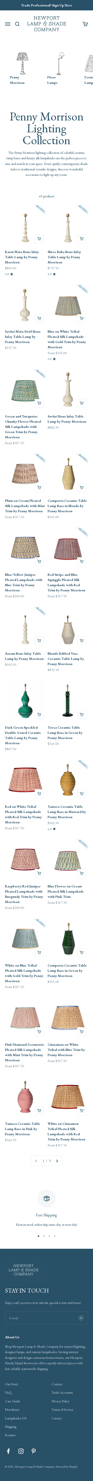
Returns (10, 1435)
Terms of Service (62, 1409)
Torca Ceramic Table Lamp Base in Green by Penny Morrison (65, 732)
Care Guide (12, 1401)
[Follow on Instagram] (21, 1451)
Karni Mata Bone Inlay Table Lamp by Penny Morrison (22, 257)
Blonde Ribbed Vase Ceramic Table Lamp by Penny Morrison (66, 658)
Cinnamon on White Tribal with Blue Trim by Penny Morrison (66, 1049)
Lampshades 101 (16, 1418)
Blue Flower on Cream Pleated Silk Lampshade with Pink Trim (66, 891)
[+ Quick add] (39, 238)
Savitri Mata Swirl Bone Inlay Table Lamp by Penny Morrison (23, 336)
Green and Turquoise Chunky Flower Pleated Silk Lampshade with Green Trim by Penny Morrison (23, 426)
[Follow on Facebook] (8, 1451)
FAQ (8, 1392)
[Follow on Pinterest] (33, 1451)
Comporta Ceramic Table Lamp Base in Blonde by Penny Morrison (67, 505)
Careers (57, 1418)
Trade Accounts (62, 1392)
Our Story (11, 1384)
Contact (57, 1384)
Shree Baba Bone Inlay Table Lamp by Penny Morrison (64, 257)
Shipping (10, 1426)
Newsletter (12, 1409)
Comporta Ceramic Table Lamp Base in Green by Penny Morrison (67, 970)
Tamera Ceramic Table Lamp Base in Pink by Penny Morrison (22, 1128)
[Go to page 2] (57, 1160)
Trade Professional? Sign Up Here (46, 5)
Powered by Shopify (67, 1467)
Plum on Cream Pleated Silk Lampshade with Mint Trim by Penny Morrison (25, 505)
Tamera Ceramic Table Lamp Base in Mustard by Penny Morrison (67, 811)
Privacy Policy (60, 1401)
